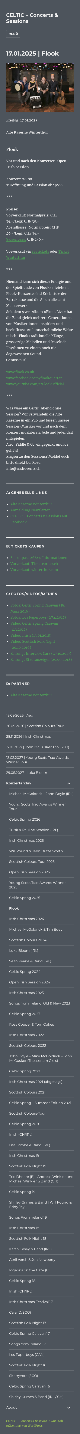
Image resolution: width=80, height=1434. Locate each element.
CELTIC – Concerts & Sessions (26, 1421)
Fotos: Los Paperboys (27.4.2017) (38, 617)
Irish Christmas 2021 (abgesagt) (35, 1082)
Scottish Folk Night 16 (27, 1365)
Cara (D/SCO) (20, 1312)
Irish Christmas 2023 (26, 993)
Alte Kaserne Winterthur (31, 504)
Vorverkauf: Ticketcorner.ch (34, 563)
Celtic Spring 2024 (25, 972)
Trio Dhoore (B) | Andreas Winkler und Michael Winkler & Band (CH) (41, 1179)
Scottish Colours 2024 (28, 940)
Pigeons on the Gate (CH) (30, 1270)
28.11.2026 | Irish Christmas (28, 736)
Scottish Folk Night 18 (27, 1238)
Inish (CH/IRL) (20, 1134)
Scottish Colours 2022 (27, 1046)
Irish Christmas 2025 (26, 840)
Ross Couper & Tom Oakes (31, 1024)
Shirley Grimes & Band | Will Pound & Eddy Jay (40, 1204)
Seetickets (40, 251)
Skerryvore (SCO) (23, 1376)
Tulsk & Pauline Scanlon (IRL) (33, 830)
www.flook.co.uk (20, 372)
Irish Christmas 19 (24, 1156)
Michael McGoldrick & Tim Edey (36, 929)
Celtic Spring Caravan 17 (29, 1333)
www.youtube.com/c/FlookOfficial (35, 384)
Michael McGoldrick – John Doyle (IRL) (41, 794)
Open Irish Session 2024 (29, 982)
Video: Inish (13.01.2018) (30, 635)
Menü (13, 34)
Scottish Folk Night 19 (27, 1166)
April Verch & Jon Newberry (32, 1260)
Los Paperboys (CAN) (27, 1355)
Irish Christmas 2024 (26, 919)
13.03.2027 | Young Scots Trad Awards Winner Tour (37, 760)
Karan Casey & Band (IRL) (30, 1249)
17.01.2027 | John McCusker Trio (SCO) (37, 747)
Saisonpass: (16, 239)
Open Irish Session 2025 (29, 872)
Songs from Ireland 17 (27, 1344)
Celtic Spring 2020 (25, 1124)
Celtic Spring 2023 (24, 1014)
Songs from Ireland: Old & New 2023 (39, 1003)
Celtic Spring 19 (22, 1192)
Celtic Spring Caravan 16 (29, 1386)
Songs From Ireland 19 (28, 1217)
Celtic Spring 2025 (24, 898)
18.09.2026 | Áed (19, 715)
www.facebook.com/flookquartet (34, 378)
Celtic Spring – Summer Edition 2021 (40, 1103)
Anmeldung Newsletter (30, 510)
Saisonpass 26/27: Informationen (38, 557)
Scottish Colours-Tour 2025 (32, 862)
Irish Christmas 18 (24, 1228)
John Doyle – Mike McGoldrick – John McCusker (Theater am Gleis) (40, 1058)
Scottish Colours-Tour (27, 1113)
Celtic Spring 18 (22, 1281)
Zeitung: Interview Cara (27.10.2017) (40, 653)
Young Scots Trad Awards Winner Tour (37, 806)
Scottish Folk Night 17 (27, 1323)
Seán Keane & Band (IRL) (30, 961)
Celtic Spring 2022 (24, 1071)
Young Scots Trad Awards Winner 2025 (37, 885)
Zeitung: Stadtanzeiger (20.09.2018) (41, 659)
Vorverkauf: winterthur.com (34, 570)
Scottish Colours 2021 (27, 1092)
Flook (14, 908)
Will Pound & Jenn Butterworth (36, 851)
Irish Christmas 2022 (26, 1035)
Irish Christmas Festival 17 (31, 1302)
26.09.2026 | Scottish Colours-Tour (35, 726)
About (11, 1407)
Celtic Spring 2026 (24, 819)
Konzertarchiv (18, 783)
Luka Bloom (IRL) (23, 951)
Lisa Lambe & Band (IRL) (29, 1145)
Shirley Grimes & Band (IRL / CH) (36, 1397)
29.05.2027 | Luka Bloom (26, 773)
